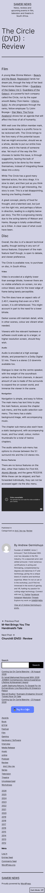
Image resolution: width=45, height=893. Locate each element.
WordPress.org (8, 865)
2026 (4, 791)
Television (6, 774)
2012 (4, 843)
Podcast (5, 759)
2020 (4, 813)
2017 (4, 824)
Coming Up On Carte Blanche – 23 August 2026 (21, 700)
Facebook (35, 594)
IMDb (40, 600)
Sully (4, 104)
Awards (5, 718)
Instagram (18, 597)
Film (3, 733)
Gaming (5, 736)
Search (5, 660)
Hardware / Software (11, 740)
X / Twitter (26, 594)
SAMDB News (22, 4)
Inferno (35, 101)
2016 (4, 828)
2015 (4, 832)
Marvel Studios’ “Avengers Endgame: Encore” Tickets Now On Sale (22, 695)
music (4, 751)
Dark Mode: (35, 890)
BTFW (4, 725)
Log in (4, 854)
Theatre (5, 777)
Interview (6, 744)
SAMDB (34, 600)
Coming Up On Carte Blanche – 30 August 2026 (21, 672)
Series (4, 770)
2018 (4, 820)
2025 (4, 794)
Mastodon (27, 597)
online (4, 755)
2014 (4, 835)
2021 (4, 809)
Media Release (8, 747)
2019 (4, 817)
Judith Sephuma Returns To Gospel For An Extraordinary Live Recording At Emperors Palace (21, 688)
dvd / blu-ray (20, 531)
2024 (4, 798)
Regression (23, 79)
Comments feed (9, 861)
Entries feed (7, 857)
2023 (4, 802)
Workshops (7, 785)
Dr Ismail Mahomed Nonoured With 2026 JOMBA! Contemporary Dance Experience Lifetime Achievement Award (21, 680)
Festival (5, 729)
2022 (4, 806)
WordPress (26, 883)
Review (29, 531)
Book (4, 721)
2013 (4, 839)
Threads (35, 597)
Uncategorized (8, 781)
